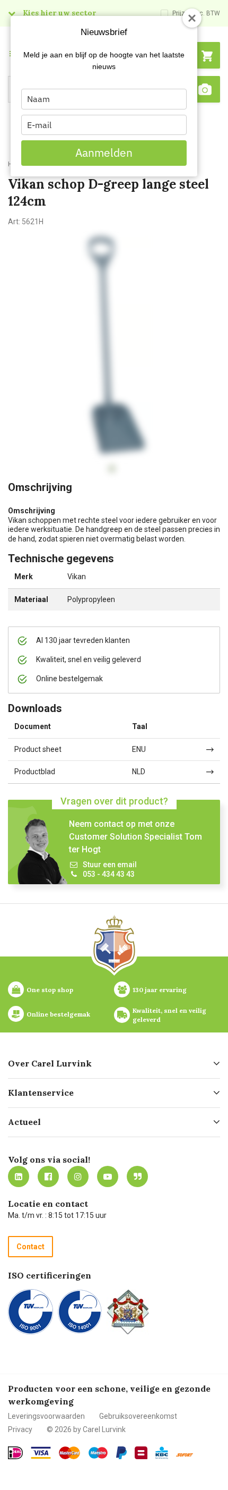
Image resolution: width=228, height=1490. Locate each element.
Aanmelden (104, 152)
